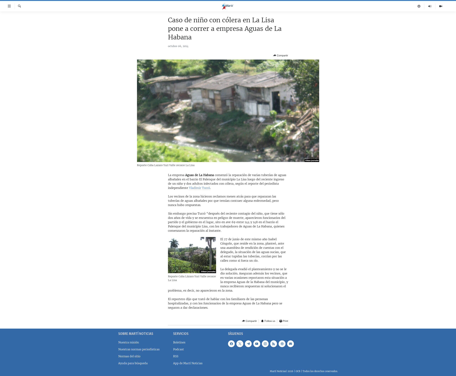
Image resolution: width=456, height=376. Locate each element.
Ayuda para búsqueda (133, 363)
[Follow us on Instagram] (265, 343)
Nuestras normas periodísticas (139, 349)
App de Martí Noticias (188, 363)
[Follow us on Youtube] (256, 343)
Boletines (179, 342)
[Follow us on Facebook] (231, 343)
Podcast (178, 349)
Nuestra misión (128, 342)
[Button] (280, 55)
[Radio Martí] (429, 6)
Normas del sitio (129, 356)
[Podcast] (419, 6)
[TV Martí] (440, 6)
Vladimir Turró (199, 188)
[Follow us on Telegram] (248, 343)
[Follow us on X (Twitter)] (239, 343)
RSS (175, 356)
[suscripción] (290, 343)
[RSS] (273, 343)
